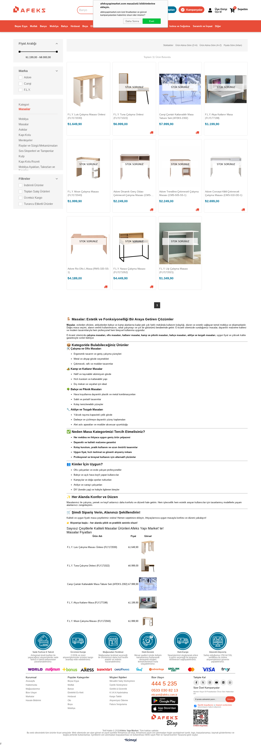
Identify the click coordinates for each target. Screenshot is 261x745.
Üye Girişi (221, 9)
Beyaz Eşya (21, 26)
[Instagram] (210, 682)
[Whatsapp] (230, 682)
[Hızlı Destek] (148, 641)
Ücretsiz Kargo (33, 197)
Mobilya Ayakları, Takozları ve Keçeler (37, 168)
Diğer (218, 26)
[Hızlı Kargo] (183, 641)
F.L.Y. (27, 89)
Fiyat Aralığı (27, 43)
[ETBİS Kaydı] (200, 718)
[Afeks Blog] (164, 720)
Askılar (23, 129)
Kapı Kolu (25, 134)
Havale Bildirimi (33, 700)
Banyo (43, 26)
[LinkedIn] (223, 682)
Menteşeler (25, 140)
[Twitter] (203, 682)
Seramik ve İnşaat (202, 26)
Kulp (21, 156)
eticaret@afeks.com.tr (164, 694)
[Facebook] (196, 682)
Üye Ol (218, 12)
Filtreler (24, 179)
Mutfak (33, 26)
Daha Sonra (132, 21)
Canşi (27, 83)
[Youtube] (216, 682)
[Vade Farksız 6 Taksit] (43, 641)
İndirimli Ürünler (34, 185)
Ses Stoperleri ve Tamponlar (36, 150)
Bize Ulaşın (31, 692)
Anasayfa (30, 681)
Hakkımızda (31, 685)
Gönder (230, 699)
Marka (23, 71)
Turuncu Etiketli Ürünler (38, 203)
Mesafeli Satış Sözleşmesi (122, 681)
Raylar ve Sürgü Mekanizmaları (38, 145)
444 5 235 (164, 683)
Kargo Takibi (116, 696)
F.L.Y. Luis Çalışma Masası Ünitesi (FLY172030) (86, 116)
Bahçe (64, 26)
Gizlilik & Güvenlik (118, 689)
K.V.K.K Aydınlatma (119, 692)
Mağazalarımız (33, 689)
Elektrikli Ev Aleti (75, 692)
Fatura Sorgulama (118, 704)
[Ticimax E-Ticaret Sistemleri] (130, 741)
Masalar (24, 124)
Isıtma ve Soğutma (179, 26)
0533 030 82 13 (164, 690)
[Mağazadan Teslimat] (113, 641)
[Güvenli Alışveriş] (218, 641)
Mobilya (54, 26)
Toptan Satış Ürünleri (37, 191)
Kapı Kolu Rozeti (29, 161)
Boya (85, 26)
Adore (27, 77)
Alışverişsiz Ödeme (119, 700)
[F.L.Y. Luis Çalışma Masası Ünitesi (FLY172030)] (88, 89)
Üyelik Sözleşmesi (118, 685)
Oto (69, 700)
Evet (151, 21)
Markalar (30, 696)
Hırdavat (75, 26)
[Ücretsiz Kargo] (78, 641)
